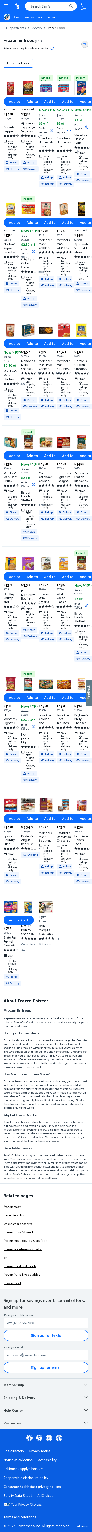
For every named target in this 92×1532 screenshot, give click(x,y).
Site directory (14, 1450)
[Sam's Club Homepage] (17, 6)
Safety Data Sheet (18, 1495)
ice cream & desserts (18, 1223)
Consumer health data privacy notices (32, 1486)
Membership (14, 1384)
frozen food (12, 1283)
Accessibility (47, 1459)
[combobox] (51, 6)
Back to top (81, 1526)
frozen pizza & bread (18, 1232)
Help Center (13, 1410)
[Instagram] (39, 1437)
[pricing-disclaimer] (52, 48)
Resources (12, 1423)
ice (5, 1257)
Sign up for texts (46, 1335)
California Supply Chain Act (24, 1468)
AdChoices (45, 1495)
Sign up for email (46, 1367)
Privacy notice (39, 1450)
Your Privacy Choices (26, 1504)
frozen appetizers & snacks (23, 1249)
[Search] (71, 6)
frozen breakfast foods (20, 1266)
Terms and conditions (20, 1516)
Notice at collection (18, 1459)
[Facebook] (29, 1437)
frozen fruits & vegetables (22, 1274)
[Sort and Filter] (84, 44)
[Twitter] (49, 1437)
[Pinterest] (59, 1437)
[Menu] (7, 6)
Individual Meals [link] (18, 63)
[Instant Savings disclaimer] (51, 130)
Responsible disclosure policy (26, 1477)
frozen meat (12, 1207)
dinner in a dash (15, 1215)
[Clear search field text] (65, 6)
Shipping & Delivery (19, 1397)
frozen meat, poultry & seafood (26, 1240)
